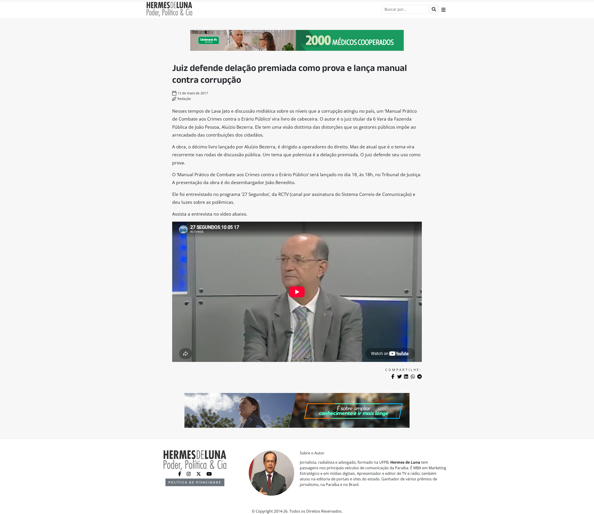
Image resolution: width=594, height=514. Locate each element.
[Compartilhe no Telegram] (419, 376)
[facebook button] (180, 473)
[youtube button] (209, 473)
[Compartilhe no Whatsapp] (412, 376)
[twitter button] (199, 473)
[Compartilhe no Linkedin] (406, 376)
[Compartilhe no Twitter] (399, 376)
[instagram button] (189, 473)
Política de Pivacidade (194, 482)
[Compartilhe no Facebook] (393, 376)
